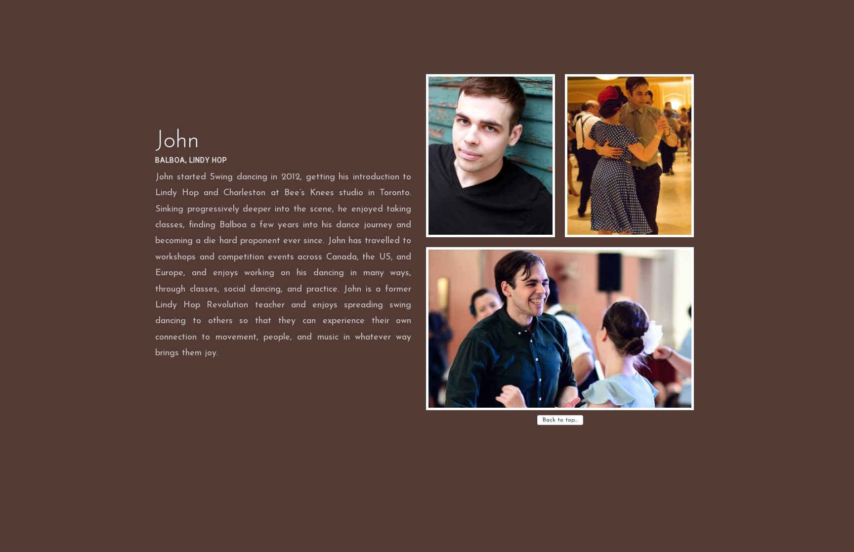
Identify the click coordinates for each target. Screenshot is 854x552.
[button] (490, 155)
